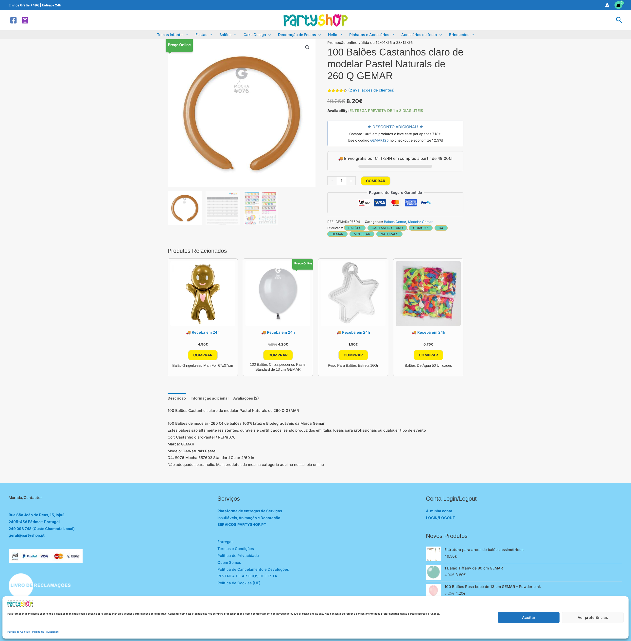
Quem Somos (229, 562)
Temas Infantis (170, 34)
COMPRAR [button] (202, 355)
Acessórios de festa (419, 34)
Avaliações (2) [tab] (246, 398)
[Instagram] (25, 20)
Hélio (332, 34)
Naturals (389, 234)
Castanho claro (387, 228)
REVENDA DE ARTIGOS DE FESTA (247, 576)
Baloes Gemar (395, 222)
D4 (441, 228)
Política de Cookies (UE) (239, 583)
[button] (619, 20)
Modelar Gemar (420, 222)
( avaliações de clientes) (371, 90)
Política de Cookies (18, 631)
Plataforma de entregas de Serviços (249, 511)
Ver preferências (593, 617)
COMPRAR (375, 181)
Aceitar (528, 617)
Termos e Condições (235, 548)
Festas (201, 34)
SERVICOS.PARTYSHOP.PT (241, 524)
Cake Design (255, 34)
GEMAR (337, 234)
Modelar (362, 234)
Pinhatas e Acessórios (369, 34)
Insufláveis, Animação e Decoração (248, 517)
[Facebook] (13, 20)
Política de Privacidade (45, 631)
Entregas (225, 541)
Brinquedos (459, 34)
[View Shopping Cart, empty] (618, 5)
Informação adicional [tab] (209, 398)
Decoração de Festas (297, 34)
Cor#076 (420, 228)
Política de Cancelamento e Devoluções (253, 569)
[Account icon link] (607, 5)
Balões (225, 34)
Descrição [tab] (177, 398)
